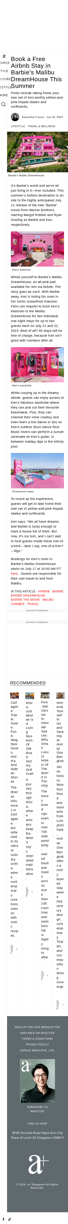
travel (33, 604)
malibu (48, 599)
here (14, 573)
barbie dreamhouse (28, 595)
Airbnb (44, 591)
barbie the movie (25, 599)
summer (17, 604)
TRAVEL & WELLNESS (41, 126)
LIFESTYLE (18, 126)
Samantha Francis (33, 117)
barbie (58, 591)
